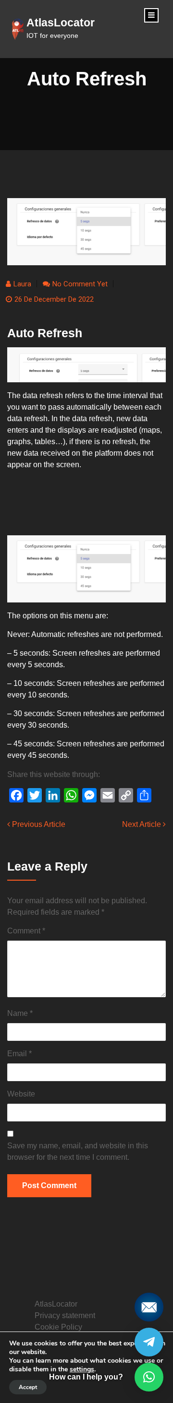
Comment (26, 931)
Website (21, 1094)
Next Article (142, 824)
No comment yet (80, 284)
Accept (28, 1387)
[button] (149, 1377)
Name (20, 1013)
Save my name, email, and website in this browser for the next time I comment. (77, 1151)
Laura (22, 284)
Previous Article (37, 824)
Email (19, 1053)
